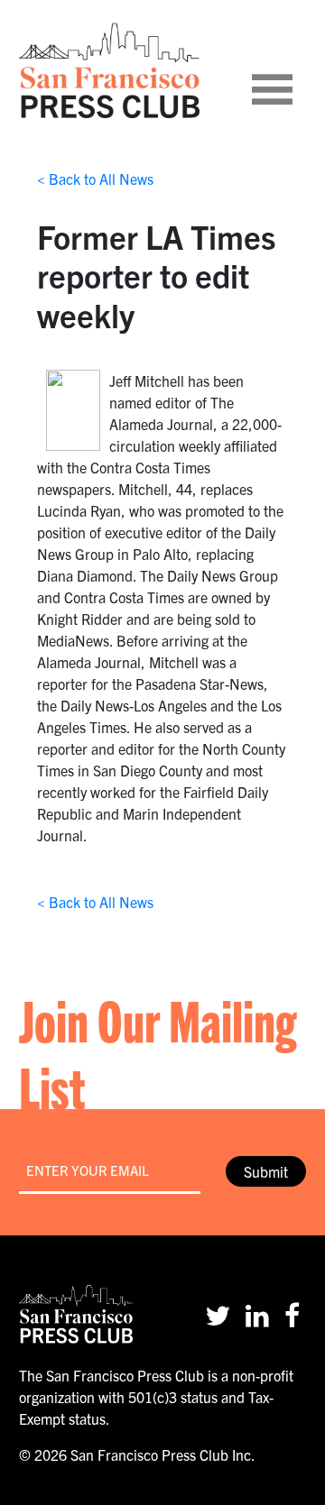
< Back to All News (95, 179)
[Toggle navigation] (294, 70)
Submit (266, 1171)
